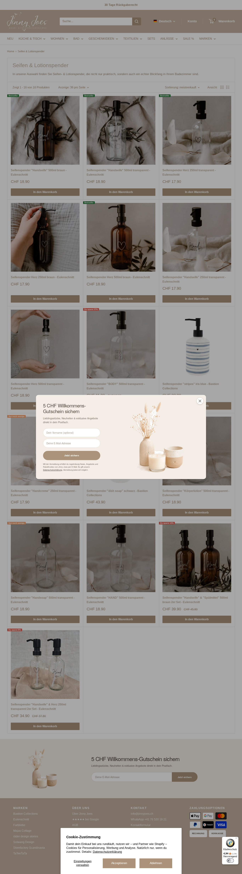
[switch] (230, 860)
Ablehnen (156, 863)
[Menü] (236, 839)
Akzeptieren (119, 863)
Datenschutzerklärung (107, 851)
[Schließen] (200, 401)
